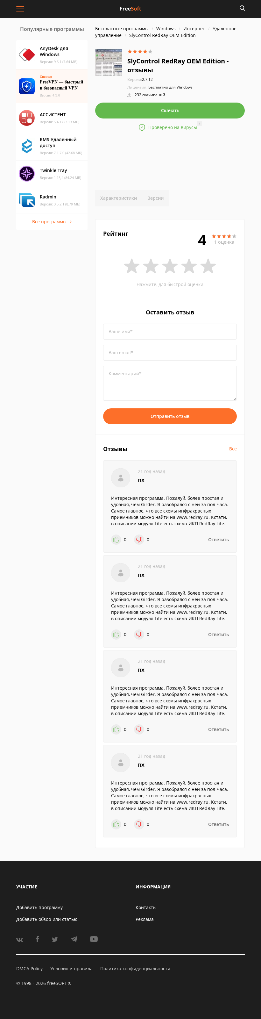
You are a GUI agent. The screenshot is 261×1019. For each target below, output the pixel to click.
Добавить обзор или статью (47, 919)
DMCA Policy (29, 968)
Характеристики (118, 198)
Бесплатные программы (122, 28)
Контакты (146, 907)
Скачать (170, 110)
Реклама (145, 919)
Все (233, 449)
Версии (155, 198)
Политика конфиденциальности (135, 968)
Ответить (218, 539)
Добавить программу (39, 907)
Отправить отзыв (170, 416)
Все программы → (52, 222)
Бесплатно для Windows (170, 87)
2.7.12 (140, 79)
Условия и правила (71, 968)
